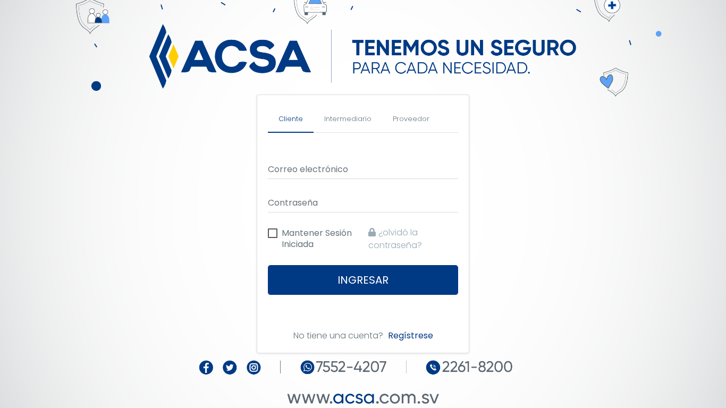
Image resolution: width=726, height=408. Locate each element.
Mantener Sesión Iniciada (317, 234)
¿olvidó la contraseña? (395, 238)
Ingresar (363, 280)
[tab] (291, 119)
